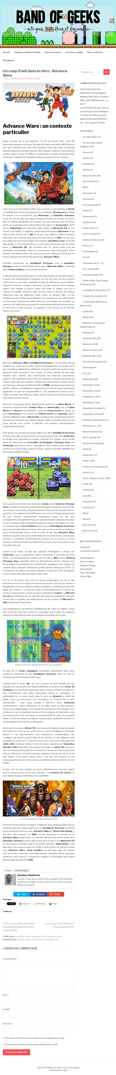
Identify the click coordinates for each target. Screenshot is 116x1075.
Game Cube (88, 228)
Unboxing (87, 507)
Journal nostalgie (91, 275)
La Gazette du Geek (89, 551)
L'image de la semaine (93, 296)
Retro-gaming (33, 936)
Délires (86, 210)
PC (84, 373)
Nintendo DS (52, 939)
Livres (86, 311)
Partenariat (88, 367)
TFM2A (86, 490)
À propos (8, 870)
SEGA (85, 449)
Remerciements (90, 431)
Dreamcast (88, 216)
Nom (6, 995)
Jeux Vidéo (19, 936)
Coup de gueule (90, 205)
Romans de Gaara (91, 443)
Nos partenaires (53, 52)
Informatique (89, 251)
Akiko (83, 100)
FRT (65, 1070)
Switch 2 (87, 472)
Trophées (87, 501)
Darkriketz (85, 547)
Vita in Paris (85, 576)
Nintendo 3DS (89, 338)
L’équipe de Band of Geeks (27, 52)
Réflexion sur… (90, 426)
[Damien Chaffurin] (10, 884)
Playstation (88, 379)
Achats (86, 158)
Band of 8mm (89, 181)
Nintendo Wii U (90, 356)
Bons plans (88, 193)
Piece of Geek (87, 561)
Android (86, 164)
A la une (86, 152)
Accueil (6, 52)
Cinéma (86, 199)
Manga (86, 317)
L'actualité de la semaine (94, 290)
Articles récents (21, 870)
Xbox (85, 519)
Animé (86, 170)
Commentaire (10, 959)
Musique (87, 332)
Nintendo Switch (91, 350)
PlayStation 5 (89, 402)
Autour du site (89, 175)
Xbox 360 (87, 525)
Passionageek (87, 558)
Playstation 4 (89, 397)
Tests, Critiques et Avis (51, 936)
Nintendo (40, 939)
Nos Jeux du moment (93, 361)
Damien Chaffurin (18, 79)
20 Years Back (89, 137)
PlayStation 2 (89, 385)
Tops (85, 496)
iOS (84, 257)
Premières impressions (94, 420)
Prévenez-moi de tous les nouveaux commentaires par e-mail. (34, 1038)
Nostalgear (8, 60)
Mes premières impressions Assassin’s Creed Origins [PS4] (19, 927)
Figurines (87, 222)
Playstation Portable (92, 408)
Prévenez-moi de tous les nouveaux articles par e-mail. (31, 1044)
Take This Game (87, 572)
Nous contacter (95, 52)
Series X (87, 461)
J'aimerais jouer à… (91, 263)
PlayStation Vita (90, 414)
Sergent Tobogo (88, 565)
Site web (7, 1023)
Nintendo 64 (89, 344)
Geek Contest (89, 234)
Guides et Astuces (91, 240)
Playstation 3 (89, 391)
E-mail (6, 1009)
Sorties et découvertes (94, 466)
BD (84, 187)
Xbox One (87, 531)
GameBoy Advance (26, 939)
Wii (84, 513)
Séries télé (88, 455)
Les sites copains (74, 52)
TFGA (85, 484)
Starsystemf (86, 569)
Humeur (86, 245)
